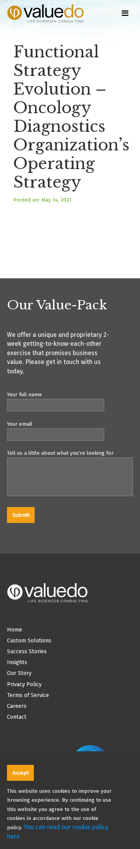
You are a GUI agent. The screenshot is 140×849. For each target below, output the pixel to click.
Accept (20, 773)
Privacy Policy (24, 684)
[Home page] (51, 21)
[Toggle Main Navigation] (125, 12)
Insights (17, 662)
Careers (16, 706)
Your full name (24, 394)
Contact (16, 717)
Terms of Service (28, 695)
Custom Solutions (29, 640)
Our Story (19, 673)
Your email (19, 424)
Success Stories (27, 651)
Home (14, 629)
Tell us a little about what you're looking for (60, 453)
